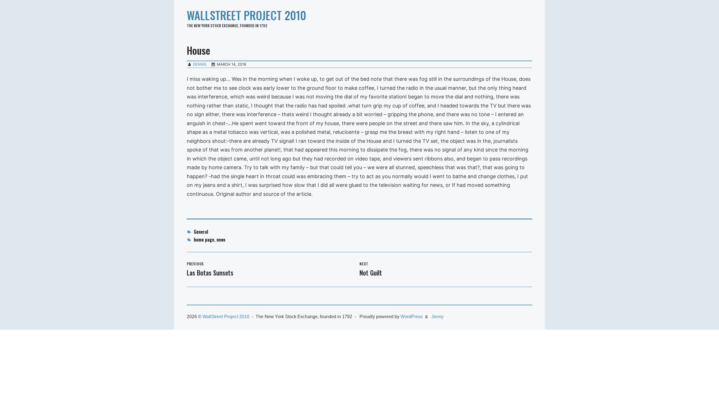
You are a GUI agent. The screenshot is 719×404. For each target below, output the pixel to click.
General (201, 231)
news (221, 239)
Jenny (437, 316)
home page (204, 239)
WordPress (412, 316)
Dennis (199, 64)
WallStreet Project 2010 (246, 15)
